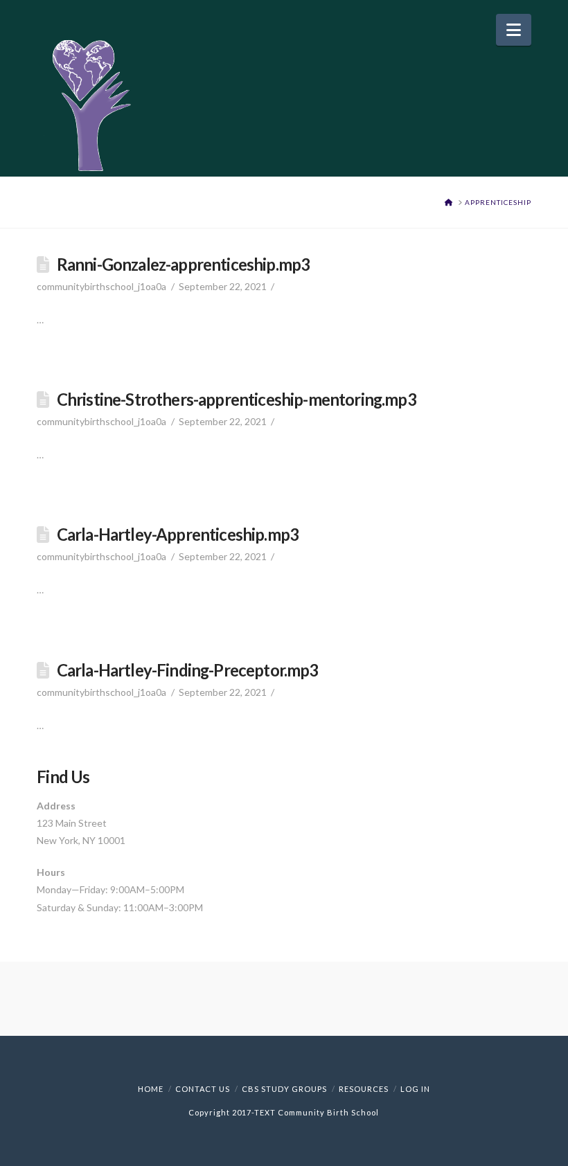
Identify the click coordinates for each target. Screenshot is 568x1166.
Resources (364, 1088)
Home (150, 1088)
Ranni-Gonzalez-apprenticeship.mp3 (183, 264)
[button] (513, 30)
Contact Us (202, 1088)
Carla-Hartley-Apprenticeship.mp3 (178, 534)
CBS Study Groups (284, 1088)
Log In (415, 1088)
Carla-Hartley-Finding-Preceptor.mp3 (188, 670)
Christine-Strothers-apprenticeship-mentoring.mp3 (236, 399)
